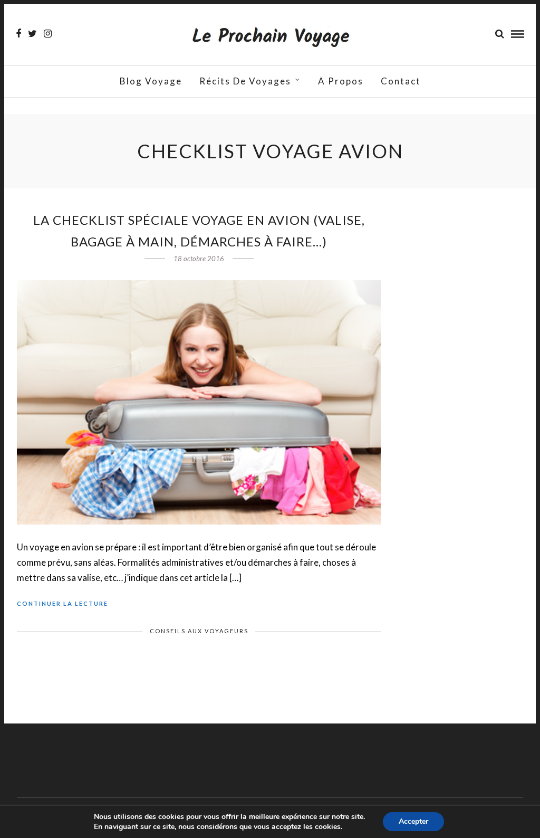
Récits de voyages (245, 81)
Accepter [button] (413, 821)
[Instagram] (48, 34)
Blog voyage (151, 81)
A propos (340, 81)
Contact (401, 81)
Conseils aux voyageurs (199, 630)
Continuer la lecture (62, 603)
